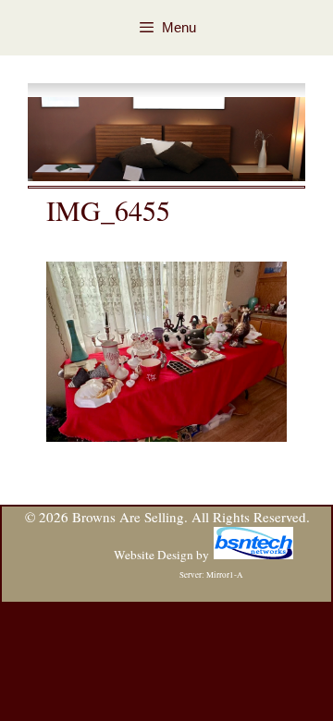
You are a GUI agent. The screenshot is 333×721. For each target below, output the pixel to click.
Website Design (153, 554)
